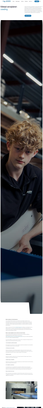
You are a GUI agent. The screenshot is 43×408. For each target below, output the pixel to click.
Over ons (30, 1)
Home (13, 1)
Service (22, 1)
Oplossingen (17, 1)
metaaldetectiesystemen (18, 327)
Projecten (26, 1)
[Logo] (6, 1)
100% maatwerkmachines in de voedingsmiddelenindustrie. (14, 336)
